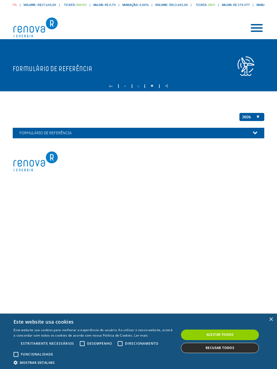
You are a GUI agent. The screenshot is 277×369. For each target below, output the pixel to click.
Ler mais (141, 335)
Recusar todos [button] (220, 347)
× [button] (271, 319)
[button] (94, 362)
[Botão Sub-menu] (256, 28)
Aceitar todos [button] (220, 334)
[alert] (138, 341)
